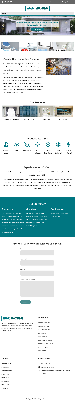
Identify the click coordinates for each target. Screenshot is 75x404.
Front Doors (4, 378)
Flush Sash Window (43, 326)
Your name (23, 249)
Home (47, 2)
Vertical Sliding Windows (45, 344)
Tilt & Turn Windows (44, 330)
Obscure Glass (42, 351)
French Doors (5, 374)
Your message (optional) (27, 279)
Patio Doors (4, 381)
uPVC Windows (42, 337)
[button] (3, 25)
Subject (22, 269)
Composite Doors (6, 371)
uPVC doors (4, 388)
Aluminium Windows (44, 347)
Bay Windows (42, 333)
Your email (23, 259)
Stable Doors (5, 385)
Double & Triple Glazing (45, 340)
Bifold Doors (5, 367)
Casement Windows (44, 323)
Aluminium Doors (6, 364)
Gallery (64, 2)
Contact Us (57, 2)
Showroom (70, 2)
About (51, 2)
